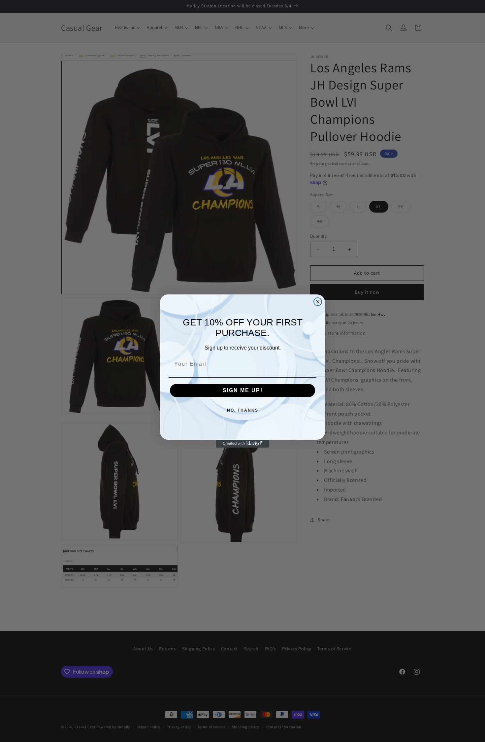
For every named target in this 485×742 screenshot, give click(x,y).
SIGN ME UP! (243, 390)
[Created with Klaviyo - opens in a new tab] (242, 444)
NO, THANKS (242, 410)
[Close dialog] (318, 302)
